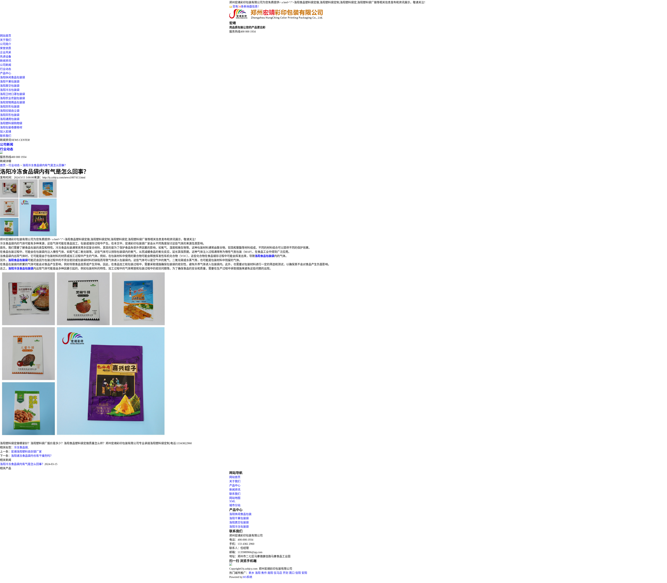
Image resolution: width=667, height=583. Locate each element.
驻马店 (278, 572)
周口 (292, 572)
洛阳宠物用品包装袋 (12, 102)
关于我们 (5, 39)
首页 (3, 165)
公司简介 (5, 44)
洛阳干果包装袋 (9, 81)
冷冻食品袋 (21, 447)
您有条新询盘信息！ (246, 6)
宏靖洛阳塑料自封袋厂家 (26, 451)
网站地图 (234, 497)
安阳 (304, 572)
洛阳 (258, 572)
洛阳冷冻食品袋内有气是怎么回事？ (45, 165)
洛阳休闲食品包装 (240, 514)
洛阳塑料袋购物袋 (11, 123)
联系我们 (5, 135)
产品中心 (5, 73)
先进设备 (5, 56)
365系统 (247, 577)
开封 (285, 572)
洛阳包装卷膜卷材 (11, 127)
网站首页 (5, 35)
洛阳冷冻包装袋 (9, 89)
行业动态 (5, 69)
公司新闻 (5, 64)
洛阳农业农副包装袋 (12, 98)
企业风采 (5, 52)
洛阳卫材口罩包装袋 (12, 94)
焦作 (264, 572)
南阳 (270, 572)
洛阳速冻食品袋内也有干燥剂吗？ (32, 455)
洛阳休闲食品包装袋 (12, 77)
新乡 (251, 572)
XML (232, 501)
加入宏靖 (5, 131)
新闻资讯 (5, 60)
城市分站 (234, 505)
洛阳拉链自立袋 (9, 110)
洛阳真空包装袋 (9, 85)
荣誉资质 (5, 48)
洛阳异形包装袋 (9, 106)
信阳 (298, 572)
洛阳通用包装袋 (9, 119)
